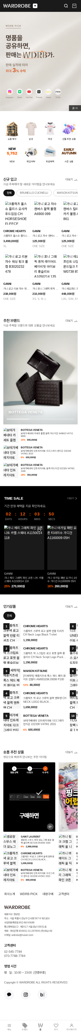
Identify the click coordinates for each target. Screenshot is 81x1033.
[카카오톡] (9, 995)
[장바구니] (74, 6)
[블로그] (42, 995)
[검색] (66, 6)
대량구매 (48, 894)
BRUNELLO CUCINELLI (34, 192)
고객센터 (63, 894)
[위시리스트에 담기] (39, 530)
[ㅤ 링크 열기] (29, 797)
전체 (9, 192)
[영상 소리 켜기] (50, 826)
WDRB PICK (29, 894)
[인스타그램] (26, 995)
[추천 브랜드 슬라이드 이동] (40, 419)
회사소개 (9, 894)
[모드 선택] (35, 6)
